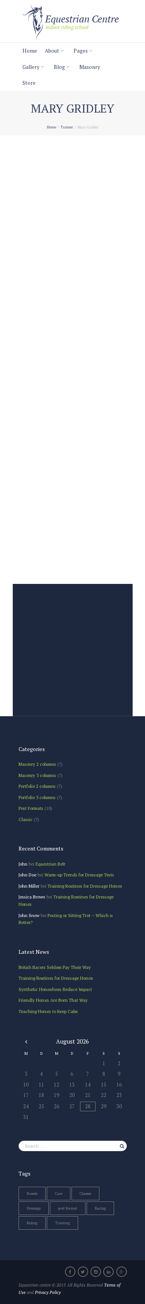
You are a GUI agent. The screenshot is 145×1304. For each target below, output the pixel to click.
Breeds (32, 1193)
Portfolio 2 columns (37, 786)
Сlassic (25, 819)
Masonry (89, 66)
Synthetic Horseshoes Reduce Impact (55, 989)
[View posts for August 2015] (26, 1041)
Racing (100, 1208)
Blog (59, 66)
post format (67, 1208)
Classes (85, 1193)
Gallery (30, 66)
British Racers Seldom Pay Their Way (55, 967)
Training (62, 1222)
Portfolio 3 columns (37, 797)
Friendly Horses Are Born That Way (53, 1000)
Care (58, 1193)
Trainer (67, 127)
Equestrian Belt (50, 864)
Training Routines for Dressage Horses (85, 886)
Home (29, 50)
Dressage (34, 1208)
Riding (32, 1222)
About (52, 50)
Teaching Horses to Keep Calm (48, 1011)
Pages (80, 50)
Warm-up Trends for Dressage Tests (79, 875)
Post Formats (31, 808)
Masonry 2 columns (37, 764)
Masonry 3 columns (37, 775)
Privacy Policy (48, 1292)
